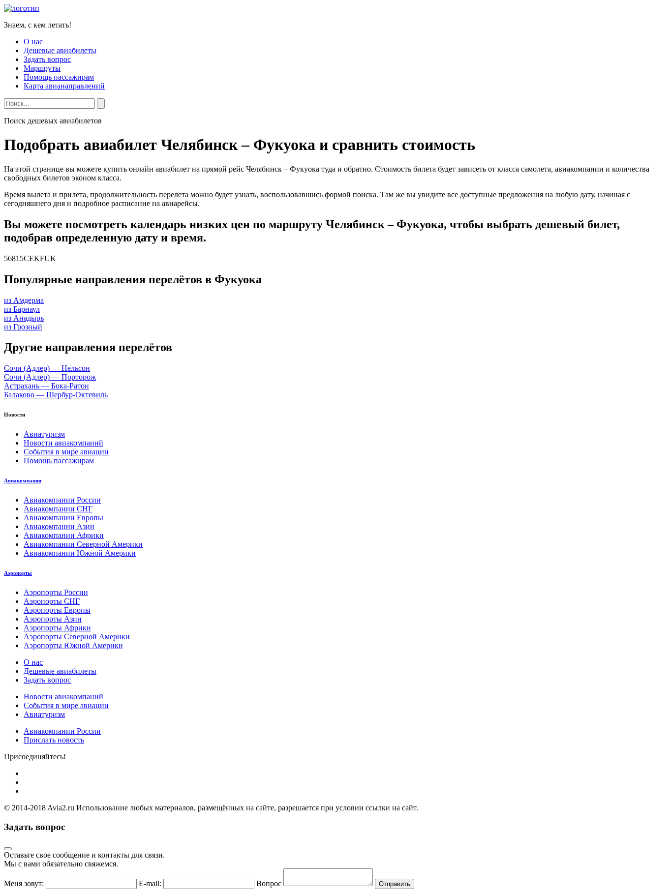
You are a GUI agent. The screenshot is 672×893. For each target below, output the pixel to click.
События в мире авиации (66, 451)
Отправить (394, 884)
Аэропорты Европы (57, 610)
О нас (33, 41)
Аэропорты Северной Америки (77, 636)
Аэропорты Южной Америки (73, 645)
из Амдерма (24, 300)
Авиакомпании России (62, 500)
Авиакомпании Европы (63, 517)
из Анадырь (24, 318)
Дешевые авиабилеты (60, 50)
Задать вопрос (47, 59)
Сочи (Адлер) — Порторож (50, 377)
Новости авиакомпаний (63, 443)
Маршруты (42, 68)
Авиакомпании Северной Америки (83, 544)
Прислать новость (54, 740)
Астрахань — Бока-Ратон (46, 386)
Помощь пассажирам (59, 77)
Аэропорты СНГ (52, 601)
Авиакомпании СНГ (58, 509)
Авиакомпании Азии (59, 526)
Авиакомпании (22, 480)
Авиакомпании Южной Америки (80, 553)
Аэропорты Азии (53, 619)
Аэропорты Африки (57, 628)
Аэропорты (18, 573)
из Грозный (23, 327)
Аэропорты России (56, 592)
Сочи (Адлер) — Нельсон (47, 368)
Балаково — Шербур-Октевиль (56, 394)
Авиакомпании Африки (64, 535)
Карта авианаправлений (64, 86)
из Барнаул (22, 309)
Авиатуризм (44, 434)
